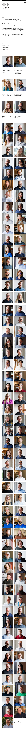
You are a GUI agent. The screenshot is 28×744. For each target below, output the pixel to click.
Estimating (4, 51)
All (2, 42)
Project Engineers (5, 49)
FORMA (5, 5)
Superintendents (5, 45)
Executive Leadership (6, 43)
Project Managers (5, 47)
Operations (4, 53)
